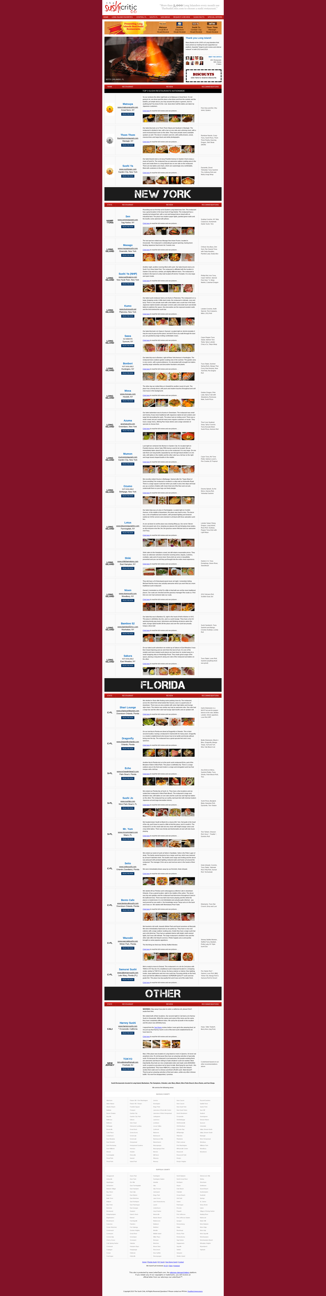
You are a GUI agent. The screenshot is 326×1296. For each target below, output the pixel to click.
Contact (181, 1262)
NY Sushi (161, 1262)
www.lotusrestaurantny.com (127, 526)
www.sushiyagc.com (128, 169)
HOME (105, 17)
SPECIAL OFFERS (215, 17)
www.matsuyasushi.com (128, 107)
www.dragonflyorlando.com (128, 742)
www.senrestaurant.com (128, 220)
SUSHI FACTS (198, 17)
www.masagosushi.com (128, 248)
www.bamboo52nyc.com (128, 627)
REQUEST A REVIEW (181, 17)
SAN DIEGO (165, 17)
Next (181, 59)
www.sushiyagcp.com (128, 277)
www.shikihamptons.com (127, 561)
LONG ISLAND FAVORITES (122, 17)
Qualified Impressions (195, 1291)
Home (144, 1262)
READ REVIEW (128, 114)
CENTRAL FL (141, 17)
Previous (106, 59)
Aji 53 (166, 1266)
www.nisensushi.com (128, 593)
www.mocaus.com (128, 394)
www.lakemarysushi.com (127, 973)
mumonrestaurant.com (127, 457)
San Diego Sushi (171, 1262)
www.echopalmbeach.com (128, 771)
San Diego (158, 1027)
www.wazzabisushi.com (128, 941)
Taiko (171, 1266)
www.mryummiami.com (128, 832)
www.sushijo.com (127, 801)
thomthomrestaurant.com (127, 138)
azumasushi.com (128, 424)
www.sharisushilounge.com (127, 711)
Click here (146, 111)
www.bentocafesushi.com (128, 903)
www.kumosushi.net (127, 309)
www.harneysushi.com (127, 1026)
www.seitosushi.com (127, 867)
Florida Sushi (152, 1262)
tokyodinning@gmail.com (127, 1062)
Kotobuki (177, 1266)
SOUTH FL (154, 17)
